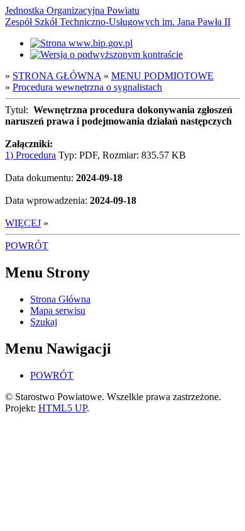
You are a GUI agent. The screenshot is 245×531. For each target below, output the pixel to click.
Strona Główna (60, 299)
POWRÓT (26, 245)
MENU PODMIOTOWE (162, 75)
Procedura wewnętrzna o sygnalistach (87, 87)
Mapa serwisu (57, 310)
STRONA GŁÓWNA (57, 75)
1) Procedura (30, 155)
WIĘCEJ (23, 223)
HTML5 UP (62, 408)
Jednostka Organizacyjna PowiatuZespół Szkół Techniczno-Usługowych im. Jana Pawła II (118, 16)
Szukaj (43, 321)
